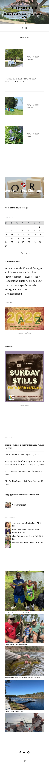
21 (29, 238)
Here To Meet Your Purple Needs (19, 471)
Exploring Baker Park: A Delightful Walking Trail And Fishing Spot (23, 678)
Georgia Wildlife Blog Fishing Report (16, 644)
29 (35, 242)
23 (40, 238)
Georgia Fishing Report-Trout (14, 711)
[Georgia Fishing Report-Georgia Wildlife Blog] (24, 628)
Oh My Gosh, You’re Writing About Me (15, 81)
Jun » (27, 253)
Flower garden (13, 276)
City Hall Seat (30, 59)
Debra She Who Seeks (22, 529)
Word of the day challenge (16, 207)
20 (23, 238)
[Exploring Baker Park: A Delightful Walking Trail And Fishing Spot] (24, 695)
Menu (24, 27)
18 (12, 238)
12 (17, 234)
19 (17, 238)
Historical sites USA (30, 280)
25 (12, 242)
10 (6, 234)
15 (35, 234)
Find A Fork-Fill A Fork (14, 454)
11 (12, 234)
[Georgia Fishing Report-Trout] (24, 722)
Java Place (29, 136)
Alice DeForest (14, 79)
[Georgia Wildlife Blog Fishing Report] (24, 661)
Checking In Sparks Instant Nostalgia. (21, 445)
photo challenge (14, 285)
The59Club (24, 7)
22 (35, 238)
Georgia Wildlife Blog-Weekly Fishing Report (18, 570)
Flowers (27, 276)
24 (6, 242)
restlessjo (16, 542)
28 (29, 242)
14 (29, 234)
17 (6, 238)
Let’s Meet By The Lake (31, 107)
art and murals (13, 268)
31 (6, 246)
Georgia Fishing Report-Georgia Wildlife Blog (19, 612)
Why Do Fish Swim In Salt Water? (19, 481)
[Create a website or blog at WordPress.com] (24, 761)
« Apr (21, 253)
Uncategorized (13, 293)
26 (17, 242)
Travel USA (21, 289)
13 (23, 234)
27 (23, 242)
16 (40, 234)
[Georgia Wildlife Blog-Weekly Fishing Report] (24, 591)
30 (40, 242)
